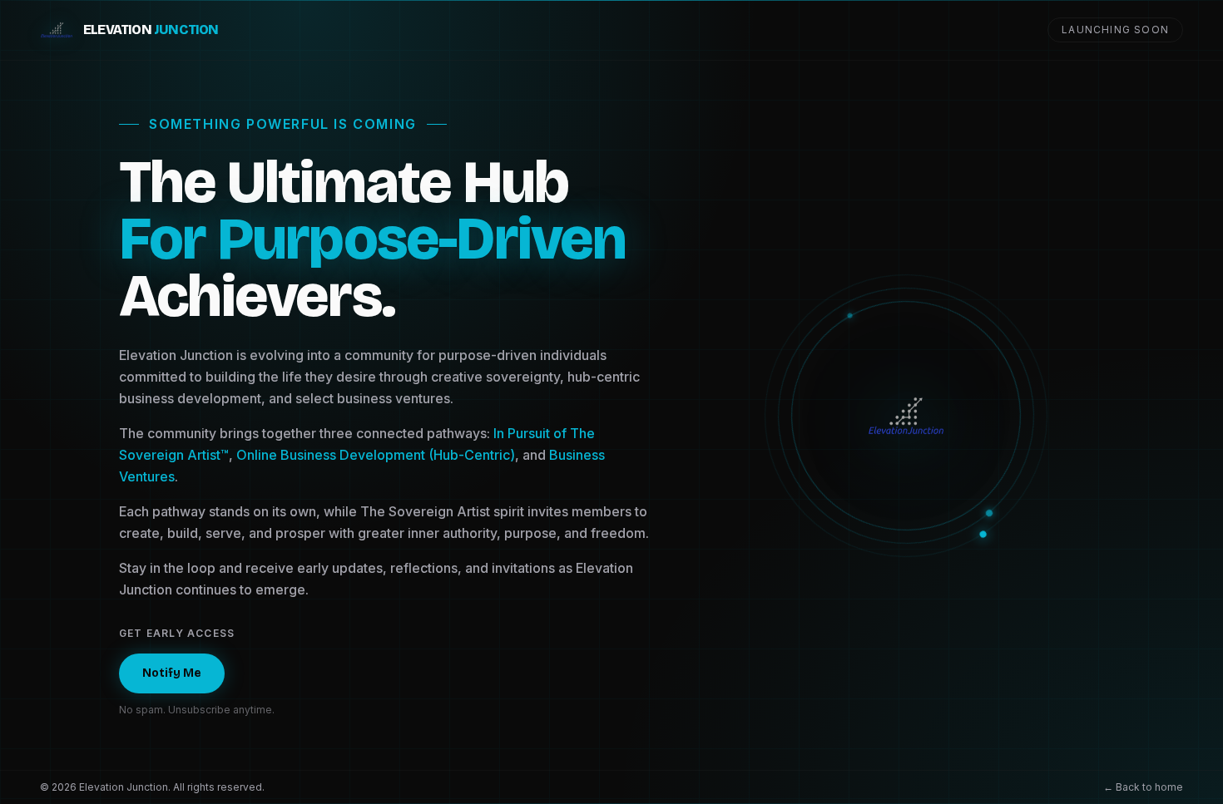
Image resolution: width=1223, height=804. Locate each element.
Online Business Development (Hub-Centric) (375, 454)
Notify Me (171, 673)
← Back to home (1143, 787)
